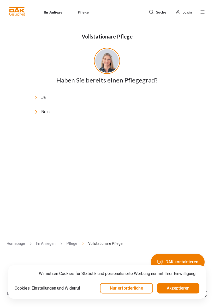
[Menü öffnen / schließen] (202, 11)
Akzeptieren (178, 288)
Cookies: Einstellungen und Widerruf (47, 288)
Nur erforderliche (126, 288)
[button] (17, 11)
